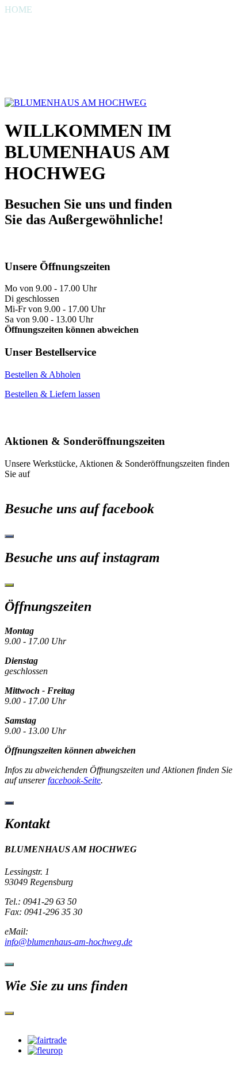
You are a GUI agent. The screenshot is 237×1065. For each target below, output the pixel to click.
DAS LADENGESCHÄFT (56, 30)
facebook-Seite (74, 780)
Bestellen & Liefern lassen (52, 394)
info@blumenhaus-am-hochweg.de (68, 942)
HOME (18, 9)
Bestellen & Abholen (43, 374)
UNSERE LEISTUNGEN (53, 40)
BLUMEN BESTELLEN (52, 20)
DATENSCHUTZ (38, 82)
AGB (15, 92)
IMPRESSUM (31, 71)
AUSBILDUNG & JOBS (52, 51)
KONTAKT (27, 61)
